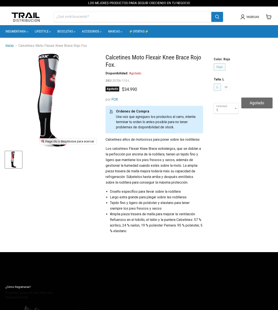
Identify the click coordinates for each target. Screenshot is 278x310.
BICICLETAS (65, 31)
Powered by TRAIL (16, 297)
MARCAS (114, 31)
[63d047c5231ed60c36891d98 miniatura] (13, 159)
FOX (114, 99)
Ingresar (253, 17)
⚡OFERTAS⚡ (139, 31)
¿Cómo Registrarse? (18, 287)
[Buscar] (217, 17)
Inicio (9, 46)
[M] (226, 92)
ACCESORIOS (91, 31)
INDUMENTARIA (15, 31)
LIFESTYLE (42, 31)
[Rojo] (220, 72)
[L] (218, 92)
